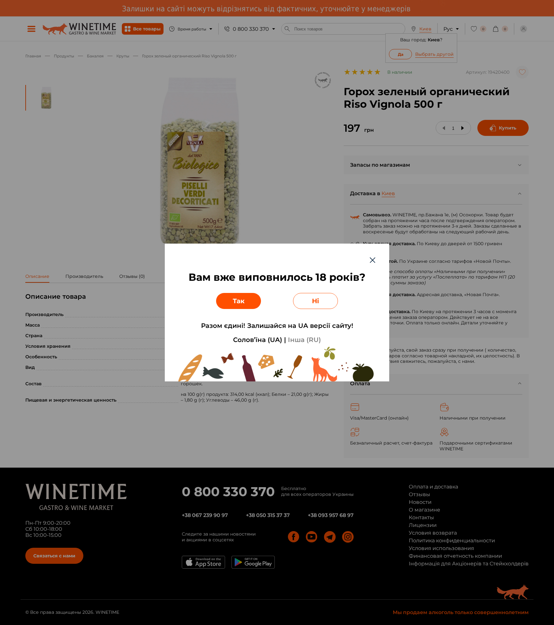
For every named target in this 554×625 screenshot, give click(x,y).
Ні (315, 301)
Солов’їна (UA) (257, 340)
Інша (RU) (304, 340)
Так (239, 301)
